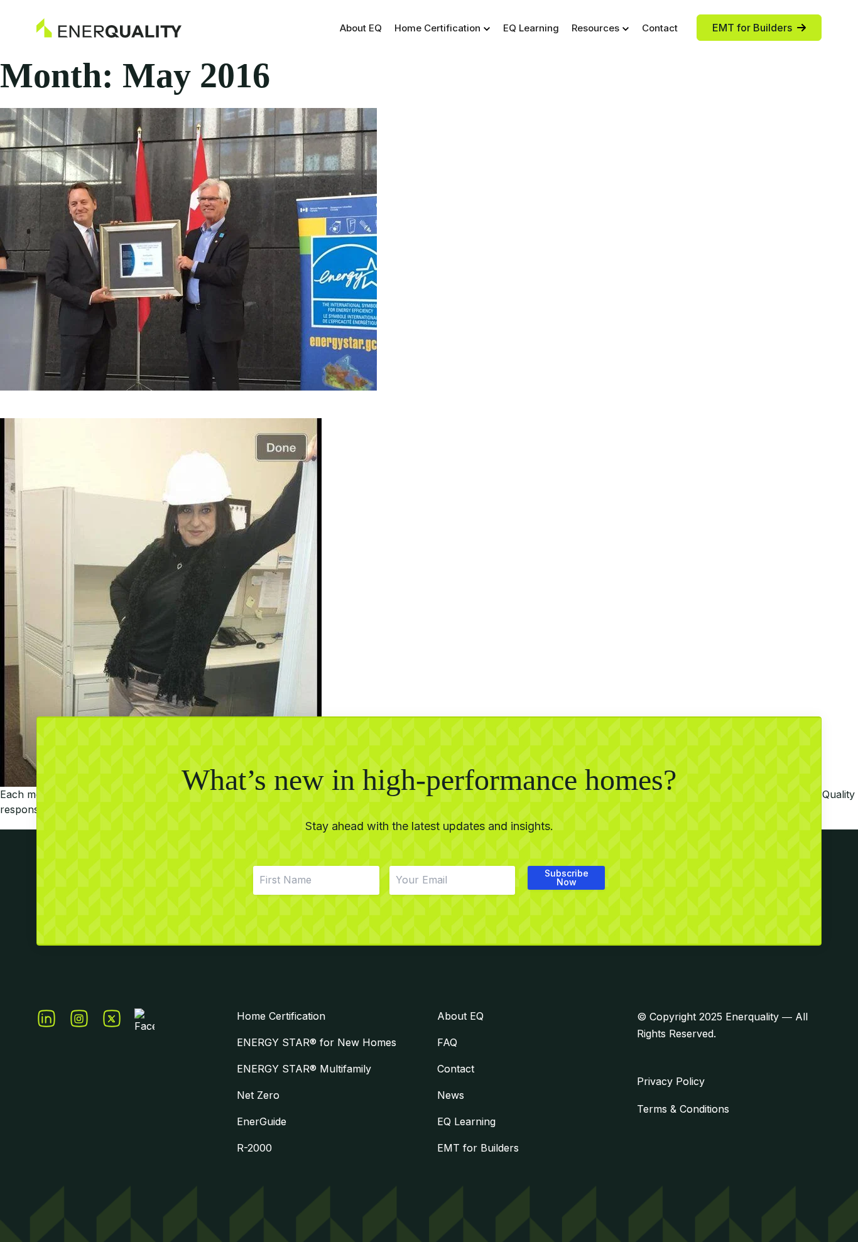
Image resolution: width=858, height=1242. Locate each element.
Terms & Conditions (683, 1109)
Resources (595, 28)
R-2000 (254, 1148)
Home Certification (437, 28)
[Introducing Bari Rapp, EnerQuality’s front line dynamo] (429, 602)
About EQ (361, 28)
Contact (660, 28)
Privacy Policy (671, 1081)
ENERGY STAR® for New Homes (316, 1042)
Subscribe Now (567, 877)
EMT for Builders (478, 1148)
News (450, 1095)
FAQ (447, 1042)
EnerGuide (261, 1121)
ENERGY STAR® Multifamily (304, 1068)
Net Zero (258, 1095)
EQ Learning (531, 28)
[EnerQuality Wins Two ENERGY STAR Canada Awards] (429, 249)
